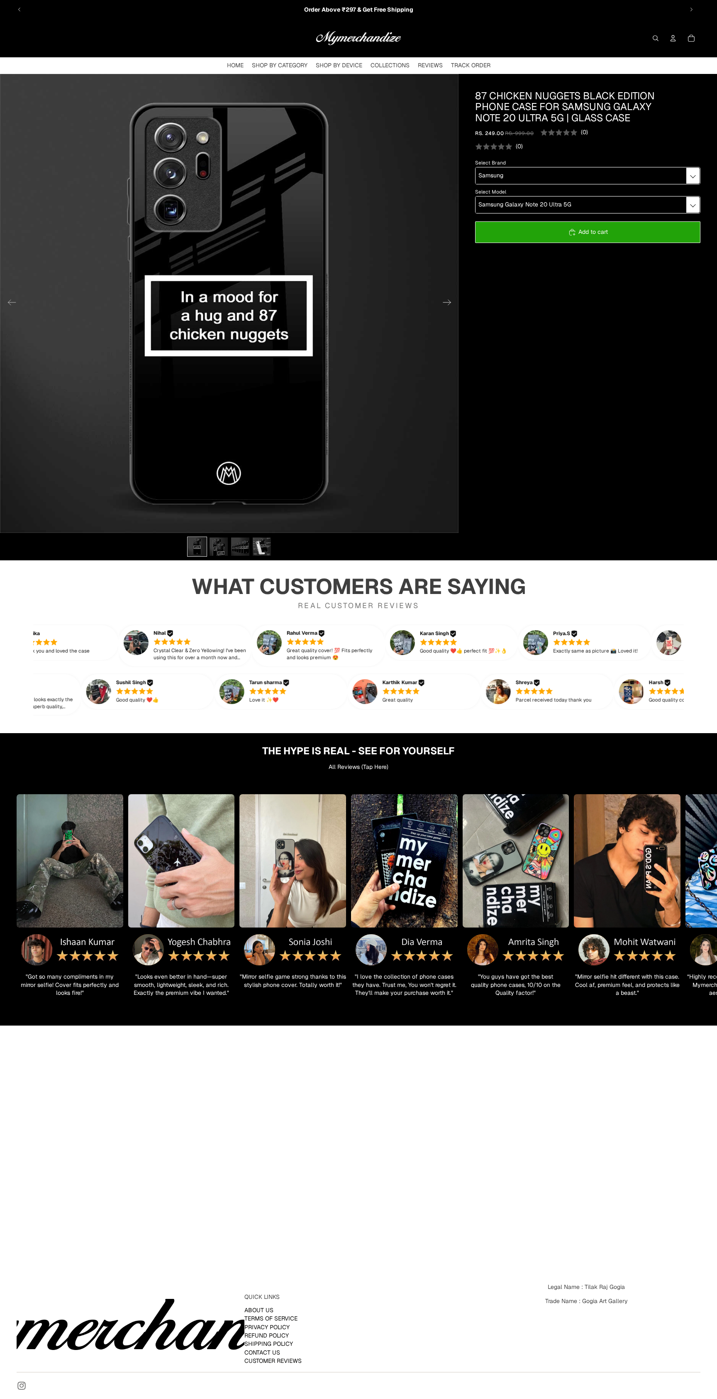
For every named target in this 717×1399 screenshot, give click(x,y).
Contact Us (262, 1352)
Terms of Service (271, 1318)
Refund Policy (266, 1335)
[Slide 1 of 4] (197, 547)
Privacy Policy (267, 1326)
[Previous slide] (19, 9)
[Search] (655, 38)
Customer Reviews (273, 1361)
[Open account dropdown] (673, 38)
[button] (198, 645)
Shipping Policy (268, 1343)
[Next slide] (691, 9)
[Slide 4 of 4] (262, 547)
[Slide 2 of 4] (219, 547)
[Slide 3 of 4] (240, 547)
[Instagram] (22, 1386)
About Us (258, 1309)
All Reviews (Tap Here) (358, 767)
